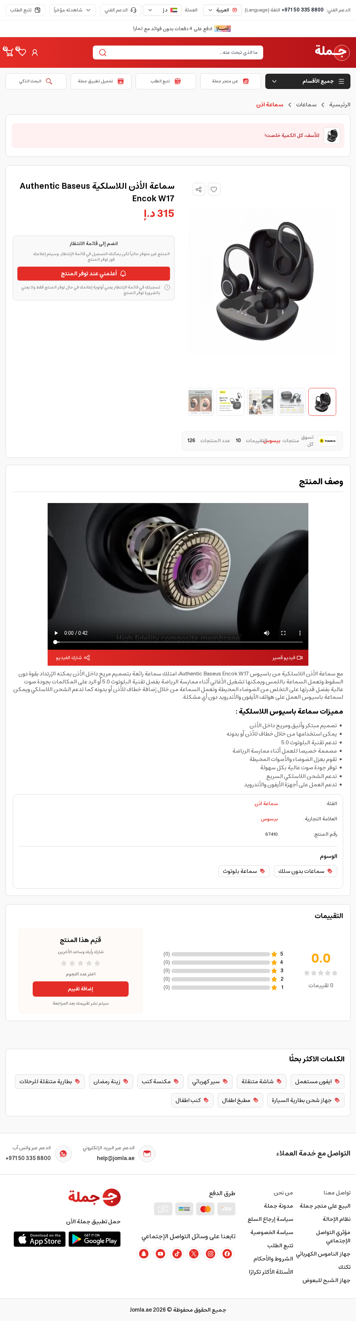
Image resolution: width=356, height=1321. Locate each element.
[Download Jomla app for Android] (94, 1239)
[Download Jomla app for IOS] (40, 1239)
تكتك (344, 1267)
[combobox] (222, 10)
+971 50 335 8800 (303, 10)
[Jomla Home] (332, 52)
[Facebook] (227, 1254)
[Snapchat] (143, 1254)
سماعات (306, 105)
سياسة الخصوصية (271, 1232)
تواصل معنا (337, 1193)
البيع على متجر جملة (325, 1206)
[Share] (198, 189)
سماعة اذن (266, 804)
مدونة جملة (278, 1206)
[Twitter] (193, 1254)
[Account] (35, 52)
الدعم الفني (116, 10)
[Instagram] (210, 1254)
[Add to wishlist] (214, 189)
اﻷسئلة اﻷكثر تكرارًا (271, 1272)
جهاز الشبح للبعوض (326, 1280)
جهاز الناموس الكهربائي (323, 1254)
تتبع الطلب (21, 10)
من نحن (283, 1193)
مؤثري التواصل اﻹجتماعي (333, 1236)
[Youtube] (160, 1254)
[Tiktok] (177, 1254)
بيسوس (269, 819)
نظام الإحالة (336, 1219)
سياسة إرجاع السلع (270, 1219)
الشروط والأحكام (273, 1259)
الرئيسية (339, 105)
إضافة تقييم (80, 989)
